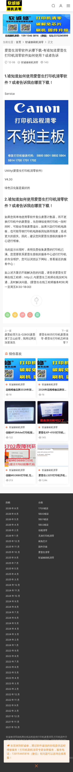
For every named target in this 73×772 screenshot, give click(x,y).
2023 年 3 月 (12, 683)
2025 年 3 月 (12, 579)
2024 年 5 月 (12, 623)
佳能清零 (42, 530)
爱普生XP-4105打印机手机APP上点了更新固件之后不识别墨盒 (52, 432)
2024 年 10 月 (13, 595)
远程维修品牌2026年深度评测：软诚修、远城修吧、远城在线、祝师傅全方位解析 (20, 389)
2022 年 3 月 (12, 710)
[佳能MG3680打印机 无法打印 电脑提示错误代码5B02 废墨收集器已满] (20, 455)
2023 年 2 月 (12, 688)
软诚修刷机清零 (29, 62)
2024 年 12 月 (13, 585)
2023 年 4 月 (12, 678)
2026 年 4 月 (12, 524)
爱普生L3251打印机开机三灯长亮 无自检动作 (52, 475)
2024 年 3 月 (12, 634)
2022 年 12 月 (13, 694)
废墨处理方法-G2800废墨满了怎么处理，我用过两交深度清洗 (20, 338)
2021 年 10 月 (13, 727)
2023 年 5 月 (12, 672)
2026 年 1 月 (12, 535)
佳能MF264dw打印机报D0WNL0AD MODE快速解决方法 (20, 432)
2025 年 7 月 (12, 563)
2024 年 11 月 (13, 590)
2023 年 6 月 (12, 667)
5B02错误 (43, 524)
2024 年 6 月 (12, 617)
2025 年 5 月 (12, 568)
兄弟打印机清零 (46, 535)
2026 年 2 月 (12, 530)
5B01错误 (43, 519)
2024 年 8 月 (12, 606)
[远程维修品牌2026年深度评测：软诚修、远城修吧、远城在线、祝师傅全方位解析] (20, 369)
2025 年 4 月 (12, 574)
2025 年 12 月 (13, 541)
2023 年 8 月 (12, 656)
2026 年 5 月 (12, 519)
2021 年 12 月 (12, 716)
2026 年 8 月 (12, 508)
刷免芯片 (42, 541)
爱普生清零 (44, 552)
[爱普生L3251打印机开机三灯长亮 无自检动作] (52, 455)
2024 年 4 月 (12, 628)
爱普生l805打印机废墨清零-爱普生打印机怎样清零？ (53, 338)
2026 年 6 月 (12, 513)
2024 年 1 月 (12, 645)
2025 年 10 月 (13, 552)
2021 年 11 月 (12, 721)
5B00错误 (43, 513)
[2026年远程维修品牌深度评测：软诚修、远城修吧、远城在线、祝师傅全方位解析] (52, 369)
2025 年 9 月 (12, 557)
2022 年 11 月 (12, 699)
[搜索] (53, 6)
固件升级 (42, 546)
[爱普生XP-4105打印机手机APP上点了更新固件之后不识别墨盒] (52, 412)
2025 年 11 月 (12, 546)
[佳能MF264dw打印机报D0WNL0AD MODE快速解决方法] (20, 412)
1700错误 (43, 508)
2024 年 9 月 (12, 601)
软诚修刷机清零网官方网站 (14, 5)
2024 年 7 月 (12, 612)
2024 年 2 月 (12, 639)
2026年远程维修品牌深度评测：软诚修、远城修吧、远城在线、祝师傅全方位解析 (53, 389)
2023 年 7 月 (12, 661)
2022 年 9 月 (12, 705)
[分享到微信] (7, 315)
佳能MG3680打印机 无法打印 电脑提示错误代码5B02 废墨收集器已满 (20, 475)
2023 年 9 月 (12, 650)
